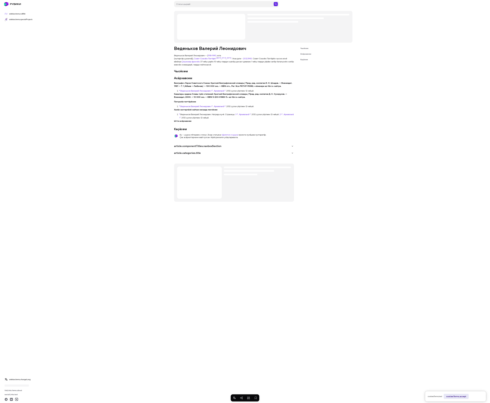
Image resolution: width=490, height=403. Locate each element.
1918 (209, 55)
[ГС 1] (224, 58)
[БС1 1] (219, 58)
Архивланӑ (219, 90)
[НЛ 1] (229, 58)
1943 (214, 55)
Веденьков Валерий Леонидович (195, 90)
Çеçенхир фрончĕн (191, 61)
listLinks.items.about (13, 390)
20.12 (245, 58)
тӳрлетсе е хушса (230, 134)
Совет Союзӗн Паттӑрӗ (205, 58)
